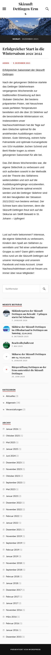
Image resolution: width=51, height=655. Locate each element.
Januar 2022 (12, 522)
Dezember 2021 (14, 529)
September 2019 (14, 542)
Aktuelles (10, 396)
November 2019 (14, 536)
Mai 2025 (10, 442)
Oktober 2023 (13, 475)
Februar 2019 (12, 549)
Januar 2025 (12, 449)
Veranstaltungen (14, 409)
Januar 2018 (12, 583)
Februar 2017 (12, 596)
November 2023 (14, 469)
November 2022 (14, 509)
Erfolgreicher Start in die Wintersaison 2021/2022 (23, 51)
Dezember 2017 (14, 589)
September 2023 (14, 482)
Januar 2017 (12, 603)
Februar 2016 (12, 623)
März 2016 (11, 616)
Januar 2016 (12, 630)
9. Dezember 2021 (21, 63)
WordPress (35, 649)
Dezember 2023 (14, 462)
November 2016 (14, 610)
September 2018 (14, 569)
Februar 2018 (12, 576)
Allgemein (11, 402)
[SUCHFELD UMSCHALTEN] (46, 9)
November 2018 (14, 563)
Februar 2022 (12, 516)
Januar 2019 (12, 556)
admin (6, 63)
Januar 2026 (12, 429)
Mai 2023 (10, 489)
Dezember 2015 (14, 636)
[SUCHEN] (44, 289)
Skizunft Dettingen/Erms (25, 8)
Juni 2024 (11, 455)
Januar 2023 (12, 496)
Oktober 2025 (13, 435)
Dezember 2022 (14, 502)
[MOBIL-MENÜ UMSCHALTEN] (4, 9)
